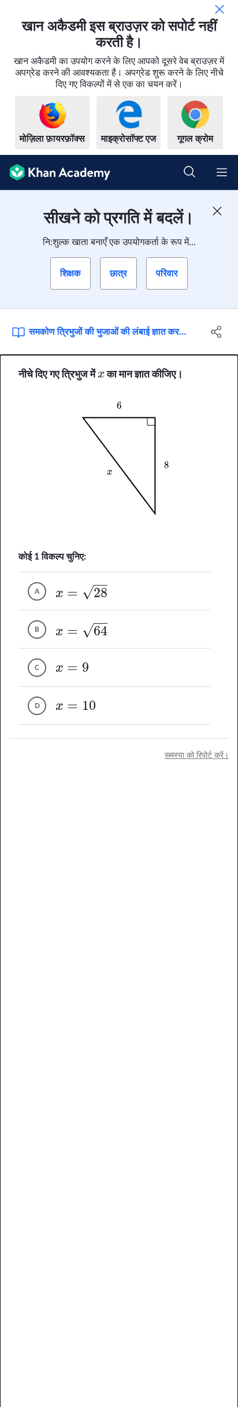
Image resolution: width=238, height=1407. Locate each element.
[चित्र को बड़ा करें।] (119, 466)
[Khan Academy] (55, 172)
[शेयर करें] (216, 331)
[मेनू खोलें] (222, 172)
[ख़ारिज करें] (219, 9)
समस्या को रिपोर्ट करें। (197, 755)
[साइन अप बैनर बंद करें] (217, 211)
